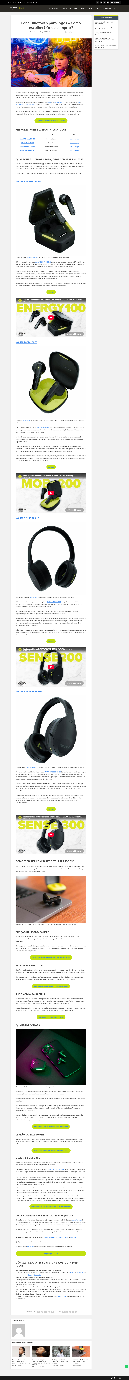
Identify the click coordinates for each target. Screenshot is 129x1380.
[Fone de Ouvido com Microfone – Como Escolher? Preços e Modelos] (21, 1351)
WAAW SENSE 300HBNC (29, 691)
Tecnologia (107, 8)
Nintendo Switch (31, 104)
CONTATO (21, 2)
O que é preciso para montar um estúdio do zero (105, 46)
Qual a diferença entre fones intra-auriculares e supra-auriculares (105, 39)
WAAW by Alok (77, 1220)
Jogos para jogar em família (104, 28)
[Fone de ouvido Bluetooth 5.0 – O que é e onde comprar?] (81, 1351)
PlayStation (19, 104)
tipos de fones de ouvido (57, 1169)
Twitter (60, 1237)
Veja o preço (74, 139)
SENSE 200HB (34, 597)
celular (49, 102)
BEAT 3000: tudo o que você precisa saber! (104, 22)
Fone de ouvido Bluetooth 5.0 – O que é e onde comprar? (80, 1361)
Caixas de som (66, 8)
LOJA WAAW (12, 2)
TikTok (66, 1237)
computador (58, 102)
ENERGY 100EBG (32, 257)
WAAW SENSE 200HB (27, 518)
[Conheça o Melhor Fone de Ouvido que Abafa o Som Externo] (61, 1351)
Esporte (90, 8)
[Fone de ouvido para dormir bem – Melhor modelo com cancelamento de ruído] (41, 1351)
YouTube (73, 1237)
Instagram (47, 1237)
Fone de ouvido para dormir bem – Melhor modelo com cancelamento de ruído (41, 1362)
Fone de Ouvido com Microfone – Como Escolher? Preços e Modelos (21, 1361)
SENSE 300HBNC (30, 767)
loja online (30, 1247)
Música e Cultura (79, 8)
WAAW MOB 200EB (26, 342)
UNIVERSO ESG (32, 2)
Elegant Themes (22, 1378)
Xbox (78, 102)
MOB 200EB (26, 420)
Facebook (54, 1237)
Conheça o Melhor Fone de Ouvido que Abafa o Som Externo (60, 1361)
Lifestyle (116, 8)
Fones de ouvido (53, 8)
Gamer (98, 8)
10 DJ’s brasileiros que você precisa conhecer (104, 33)
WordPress (41, 1378)
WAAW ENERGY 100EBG (29, 181)
